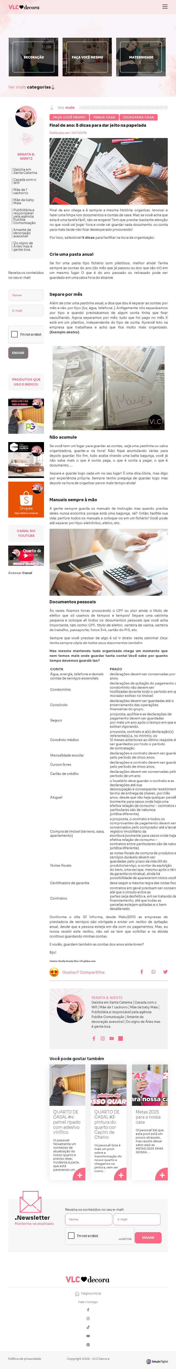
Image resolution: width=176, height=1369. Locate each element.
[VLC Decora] (24, 7)
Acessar (20, 573)
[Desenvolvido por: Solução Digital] (157, 1361)
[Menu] (165, 7)
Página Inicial (91, 1293)
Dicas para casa (138, 117)
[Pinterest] (88, 1345)
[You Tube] (88, 1336)
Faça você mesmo (69, 117)
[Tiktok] (88, 1327)
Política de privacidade (24, 1358)
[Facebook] (88, 1310)
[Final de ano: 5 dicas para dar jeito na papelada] (109, 388)
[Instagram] (88, 1319)
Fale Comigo (88, 1302)
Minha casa (104, 117)
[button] (141, 972)
